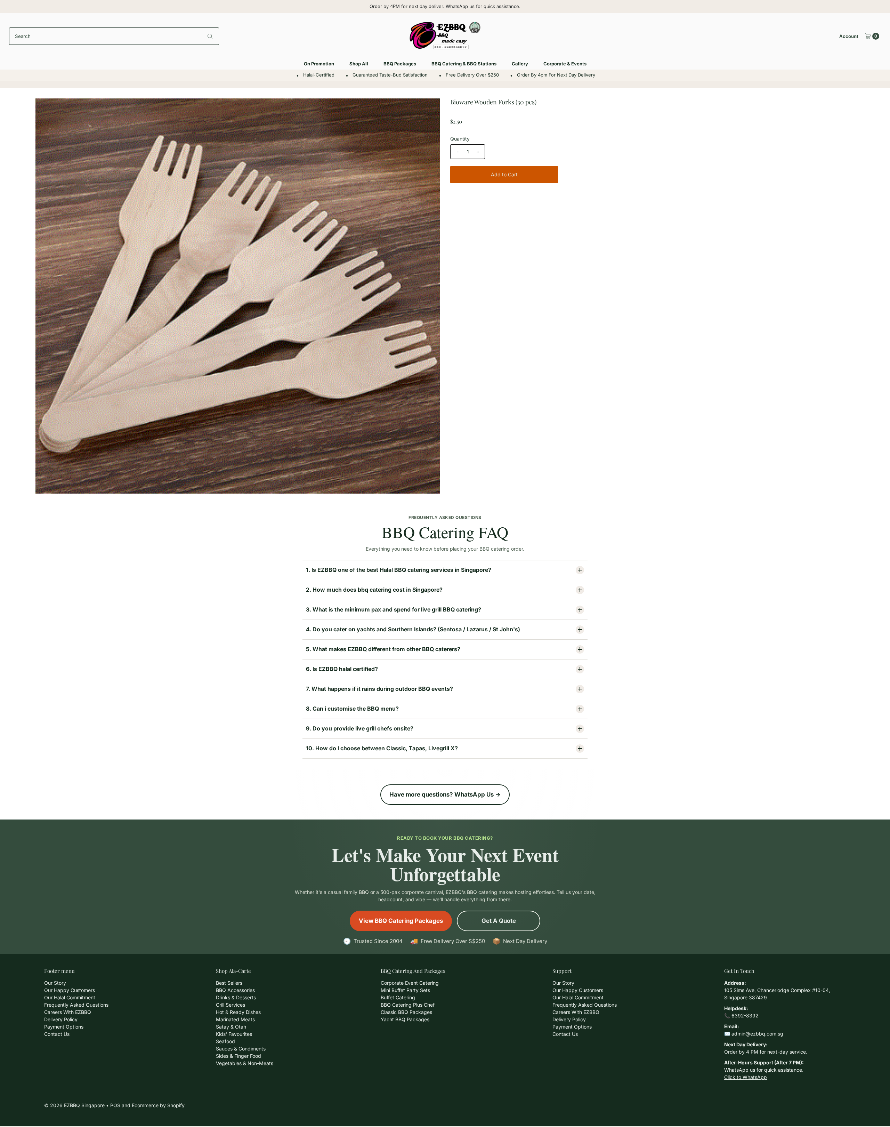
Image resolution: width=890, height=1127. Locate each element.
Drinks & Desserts (236, 997)
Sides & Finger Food (238, 1056)
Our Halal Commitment (69, 997)
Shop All (358, 63)
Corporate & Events (564, 63)
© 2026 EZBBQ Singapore (74, 1105)
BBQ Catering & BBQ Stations (463, 63)
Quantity (460, 139)
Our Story (55, 983)
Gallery (520, 63)
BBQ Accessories (235, 990)
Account (848, 36)
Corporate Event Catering (410, 983)
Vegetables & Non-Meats (244, 1063)
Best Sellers (229, 983)
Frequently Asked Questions (76, 1005)
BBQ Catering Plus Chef (408, 1005)
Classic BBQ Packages (406, 1012)
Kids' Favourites (234, 1034)
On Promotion (319, 63)
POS (115, 1105)
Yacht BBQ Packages (405, 1019)
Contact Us (57, 1034)
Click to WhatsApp (745, 1077)
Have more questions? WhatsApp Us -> (445, 794)
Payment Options (63, 1027)
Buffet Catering (398, 997)
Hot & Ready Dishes (238, 1012)
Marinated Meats (235, 1019)
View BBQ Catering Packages (401, 920)
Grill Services (230, 1005)
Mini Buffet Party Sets (405, 990)
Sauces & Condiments (241, 1049)
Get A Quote (499, 920)
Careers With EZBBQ (67, 1012)
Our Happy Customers (69, 990)
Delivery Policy (61, 1019)
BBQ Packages (399, 63)
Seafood (225, 1041)
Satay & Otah (231, 1027)
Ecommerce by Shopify (158, 1105)
